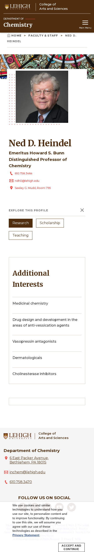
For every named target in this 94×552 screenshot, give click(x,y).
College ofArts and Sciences (53, 436)
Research (20, 223)
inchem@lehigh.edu (27, 472)
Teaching (20, 235)
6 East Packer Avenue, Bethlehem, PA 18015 (29, 460)
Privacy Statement (25, 535)
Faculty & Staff (43, 35)
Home (16, 35)
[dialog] (47, 527)
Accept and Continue (71, 547)
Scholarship (50, 223)
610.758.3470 (21, 482)
